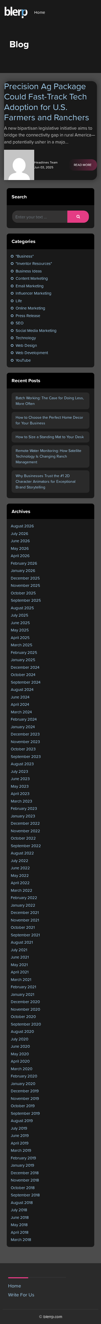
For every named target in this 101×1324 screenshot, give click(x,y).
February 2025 (24, 652)
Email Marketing (30, 286)
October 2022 (23, 838)
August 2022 (22, 853)
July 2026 (19, 533)
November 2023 (25, 741)
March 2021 (21, 979)
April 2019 (20, 1143)
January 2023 (23, 816)
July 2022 (19, 860)
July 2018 (19, 1210)
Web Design (26, 345)
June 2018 (20, 1217)
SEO (19, 323)
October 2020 (23, 1016)
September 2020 (26, 1024)
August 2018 (22, 1202)
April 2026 (20, 556)
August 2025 (22, 608)
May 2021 (19, 965)
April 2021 (20, 972)
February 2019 (23, 1158)
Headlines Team (46, 162)
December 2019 (25, 1091)
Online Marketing (30, 308)
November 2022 (25, 831)
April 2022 (20, 883)
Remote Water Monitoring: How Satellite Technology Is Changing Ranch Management (48, 456)
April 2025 (20, 637)
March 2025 (21, 645)
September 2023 (26, 756)
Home (39, 12)
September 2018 (25, 1195)
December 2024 (25, 667)
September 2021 (25, 935)
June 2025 (20, 623)
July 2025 (19, 615)
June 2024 (20, 697)
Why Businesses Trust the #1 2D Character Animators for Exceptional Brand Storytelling (45, 481)
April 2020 (20, 1061)
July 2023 (19, 771)
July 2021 (19, 950)
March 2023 (21, 801)
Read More (83, 164)
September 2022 (26, 846)
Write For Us (21, 1294)
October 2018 (23, 1188)
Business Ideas (29, 271)
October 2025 (23, 593)
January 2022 (23, 905)
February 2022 (24, 897)
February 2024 (24, 719)
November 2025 (25, 585)
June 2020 (20, 1046)
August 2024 (22, 689)
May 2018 (19, 1225)
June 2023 (20, 779)
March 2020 (21, 1069)
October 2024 (23, 674)
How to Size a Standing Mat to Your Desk (50, 437)
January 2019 (22, 1165)
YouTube (23, 360)
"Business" (25, 256)
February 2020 (24, 1076)
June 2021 (20, 957)
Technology (26, 338)
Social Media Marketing (36, 330)
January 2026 (23, 570)
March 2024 (21, 712)
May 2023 (20, 786)
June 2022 (20, 868)
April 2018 (20, 1232)
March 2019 (21, 1150)
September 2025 (26, 600)
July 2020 (19, 1039)
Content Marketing (32, 278)
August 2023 (22, 764)
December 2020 (25, 1002)
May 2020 (20, 1054)
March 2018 (21, 1239)
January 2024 (23, 727)
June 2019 (20, 1135)
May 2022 (20, 875)
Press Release (28, 315)
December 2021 (25, 912)
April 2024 (20, 704)
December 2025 (25, 578)
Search (19, 196)
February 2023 (24, 808)
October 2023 (23, 749)
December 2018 (25, 1173)
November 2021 (25, 920)
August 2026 (22, 526)
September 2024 (25, 682)
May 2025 (20, 630)
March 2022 (21, 890)
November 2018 (25, 1180)
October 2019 (23, 1106)
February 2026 (24, 563)
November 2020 (25, 1009)
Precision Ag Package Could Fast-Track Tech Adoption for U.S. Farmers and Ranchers (46, 102)
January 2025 (23, 660)
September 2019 (25, 1113)
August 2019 (22, 1120)
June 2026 (20, 541)
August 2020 (22, 1031)
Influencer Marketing (33, 293)
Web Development (32, 353)
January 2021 (22, 994)
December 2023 (25, 734)
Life (19, 301)
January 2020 (23, 1083)
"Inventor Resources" (34, 263)
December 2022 (25, 823)
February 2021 (23, 987)
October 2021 (23, 927)
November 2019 (25, 1098)
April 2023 (20, 793)
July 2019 (19, 1128)
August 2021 (22, 942)
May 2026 (20, 548)
